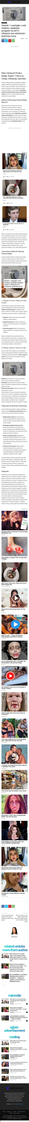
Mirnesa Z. (5, 38)
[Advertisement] (14, 57)
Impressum (9, 1111)
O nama (4, 1111)
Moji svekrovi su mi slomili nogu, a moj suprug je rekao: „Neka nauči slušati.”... (18, 1001)
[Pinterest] (9, 40)
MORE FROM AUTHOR (15, 950)
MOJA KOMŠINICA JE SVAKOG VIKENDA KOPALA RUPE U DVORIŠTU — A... (17, 1056)
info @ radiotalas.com (17, 1104)
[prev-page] (2, 985)
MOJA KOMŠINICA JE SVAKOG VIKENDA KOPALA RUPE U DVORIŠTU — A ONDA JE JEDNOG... (19, 1018)
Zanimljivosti (8, 5)
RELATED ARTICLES (14, 946)
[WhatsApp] (13, 40)
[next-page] (5, 985)
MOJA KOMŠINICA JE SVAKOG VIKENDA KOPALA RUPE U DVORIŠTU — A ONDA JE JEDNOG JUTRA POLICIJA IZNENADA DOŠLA (18, 978)
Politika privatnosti (21, 1111)
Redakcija (12, 1003)
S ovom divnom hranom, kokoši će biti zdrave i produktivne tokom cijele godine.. (7, 918)
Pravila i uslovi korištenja (14, 1113)
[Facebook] (2, 40)
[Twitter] (6, 40)
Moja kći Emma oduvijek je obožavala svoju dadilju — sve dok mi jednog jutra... (18, 1009)
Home (2, 5)
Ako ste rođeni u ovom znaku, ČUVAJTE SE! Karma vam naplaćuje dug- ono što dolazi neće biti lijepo (21, 918)
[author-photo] (14, 934)
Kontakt (14, 1111)
